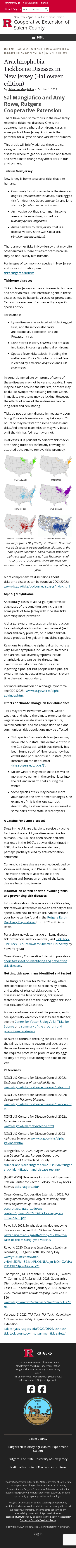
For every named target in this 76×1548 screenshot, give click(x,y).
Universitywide (12, 2)
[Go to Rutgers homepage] (38, 1356)
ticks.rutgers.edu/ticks (19, 273)
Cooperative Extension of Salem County (42, 25)
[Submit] (46, 9)
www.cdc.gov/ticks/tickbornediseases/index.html (37, 586)
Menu (40, 37)
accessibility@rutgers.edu (19, 1516)
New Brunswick (30, 2)
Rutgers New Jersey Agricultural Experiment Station (38, 1448)
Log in (38, 1534)
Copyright (11, 1526)
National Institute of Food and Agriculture (38, 1467)
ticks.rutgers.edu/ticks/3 (27, 765)
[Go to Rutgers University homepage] (7, 23)
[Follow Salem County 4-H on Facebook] (42, 1389)
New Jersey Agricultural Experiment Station (39, 17)
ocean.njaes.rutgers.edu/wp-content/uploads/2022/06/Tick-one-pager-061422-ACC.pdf (33, 1213)
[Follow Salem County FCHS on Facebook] (31, 1389)
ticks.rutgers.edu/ (27, 1187)
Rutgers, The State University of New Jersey (38, 1459)
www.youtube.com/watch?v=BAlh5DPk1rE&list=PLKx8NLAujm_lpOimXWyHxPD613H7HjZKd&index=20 (38, 1261)
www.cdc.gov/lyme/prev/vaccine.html (29, 1126)
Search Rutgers (13, 9)
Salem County (38, 1438)
